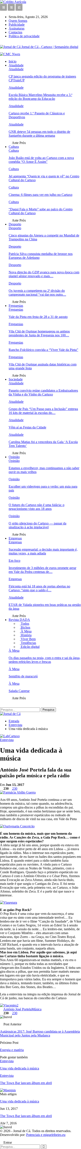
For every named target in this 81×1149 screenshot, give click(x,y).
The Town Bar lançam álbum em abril (26, 1116)
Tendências (28, 643)
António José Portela (17, 1009)
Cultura (14, 146)
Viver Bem (28, 639)
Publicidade (17, 24)
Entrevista (7, 740)
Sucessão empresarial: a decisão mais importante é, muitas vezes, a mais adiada (43, 551)
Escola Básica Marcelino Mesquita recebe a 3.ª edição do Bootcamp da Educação (40, 96)
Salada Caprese (19, 691)
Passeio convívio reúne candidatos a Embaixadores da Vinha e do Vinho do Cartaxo (43, 392)
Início (12, 61)
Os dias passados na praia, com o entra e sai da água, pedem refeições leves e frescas (44, 660)
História (26, 635)
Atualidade (16, 65)
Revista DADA (19, 620)
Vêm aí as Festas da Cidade (27, 427)
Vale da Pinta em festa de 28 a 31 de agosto (38, 317)
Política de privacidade (24, 36)
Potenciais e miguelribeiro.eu (45, 1135)
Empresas (15, 538)
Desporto (15, 224)
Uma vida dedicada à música (19, 1101)
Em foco (14, 560)
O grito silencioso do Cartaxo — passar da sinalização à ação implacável (37, 525)
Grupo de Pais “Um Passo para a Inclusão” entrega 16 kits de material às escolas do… (43, 411)
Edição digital (30, 647)
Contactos (15, 32)
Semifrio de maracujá (23, 676)
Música (36, 1009)
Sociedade (16, 379)
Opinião (14, 457)
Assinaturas (16, 28)
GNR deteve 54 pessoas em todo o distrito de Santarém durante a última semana (39, 133)
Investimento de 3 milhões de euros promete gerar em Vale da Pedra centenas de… (42, 570)
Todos (24, 623)
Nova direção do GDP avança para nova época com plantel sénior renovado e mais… (44, 274)
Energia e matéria (12, 1050)
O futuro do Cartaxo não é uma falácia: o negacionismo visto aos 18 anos (36, 507)
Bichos (25, 627)
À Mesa (26, 631)
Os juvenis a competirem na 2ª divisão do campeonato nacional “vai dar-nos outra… (37, 292)
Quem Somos (18, 20)
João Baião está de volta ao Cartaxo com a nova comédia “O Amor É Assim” (41, 159)
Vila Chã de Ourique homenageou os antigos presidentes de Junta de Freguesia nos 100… (39, 333)
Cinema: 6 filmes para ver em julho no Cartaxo (40, 194)
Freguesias (16, 305)
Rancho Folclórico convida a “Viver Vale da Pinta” (43, 350)
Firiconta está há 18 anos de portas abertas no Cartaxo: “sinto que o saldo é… (39, 588)
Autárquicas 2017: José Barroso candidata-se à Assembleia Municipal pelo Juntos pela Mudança (40, 1033)
